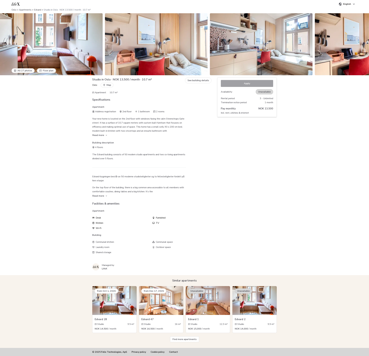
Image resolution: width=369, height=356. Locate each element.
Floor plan (48, 70)
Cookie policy (157, 352)
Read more (98, 135)
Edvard (37, 9)
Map (109, 85)
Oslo (14, 9)
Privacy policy (139, 352)
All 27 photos (24, 70)
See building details (198, 80)
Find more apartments (185, 339)
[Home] (16, 4)
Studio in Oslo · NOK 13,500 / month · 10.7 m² (67, 9)
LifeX (104, 268)
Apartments (25, 9)
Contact (173, 352)
